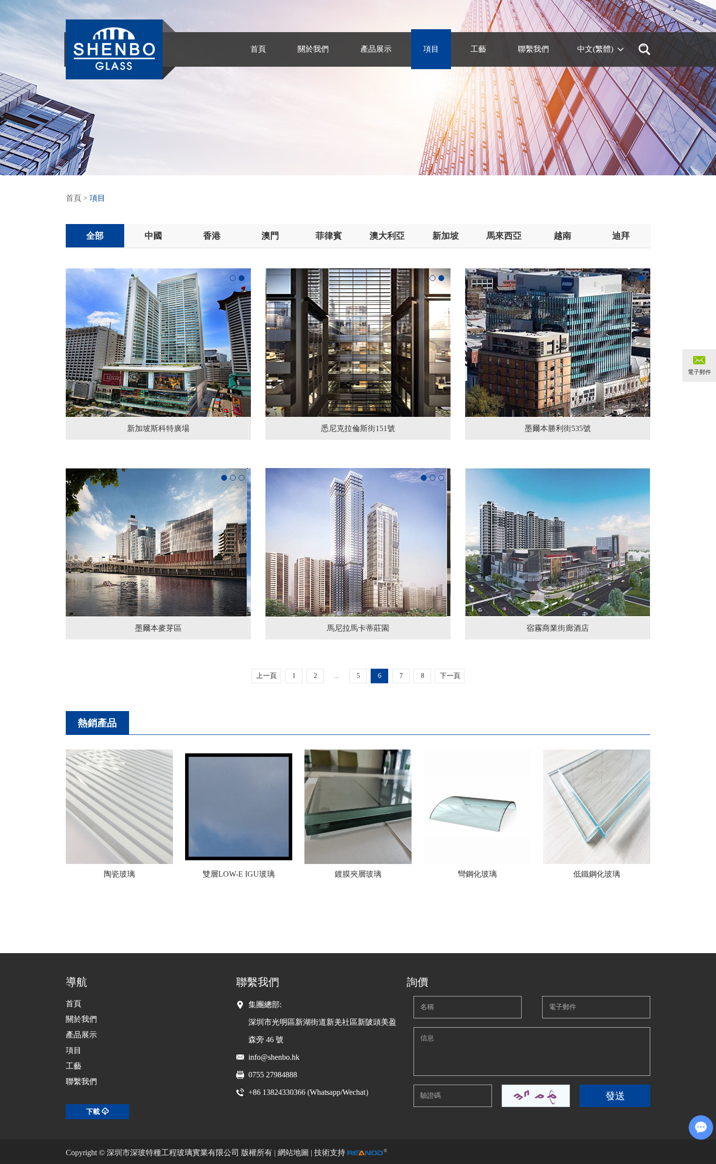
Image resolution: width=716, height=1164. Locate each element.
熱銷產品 (97, 722)
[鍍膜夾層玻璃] (358, 807)
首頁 (73, 198)
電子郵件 (699, 372)
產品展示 (81, 1035)
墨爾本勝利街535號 (558, 428)
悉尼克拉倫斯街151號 (358, 428)
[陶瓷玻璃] (119, 807)
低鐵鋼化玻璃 (596, 874)
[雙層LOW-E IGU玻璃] (238, 807)
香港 (212, 236)
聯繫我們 (81, 1081)
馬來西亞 (504, 236)
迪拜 (621, 236)
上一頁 (266, 675)
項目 (97, 198)
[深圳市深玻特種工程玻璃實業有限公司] (114, 49)
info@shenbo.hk (274, 1057)
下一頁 (450, 675)
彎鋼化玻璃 (477, 874)
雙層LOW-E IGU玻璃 (239, 874)
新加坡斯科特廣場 (158, 428)
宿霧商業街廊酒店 (558, 628)
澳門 (270, 236)
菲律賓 (329, 236)
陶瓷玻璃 (119, 874)
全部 (95, 236)
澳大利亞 (387, 236)
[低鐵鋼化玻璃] (596, 807)
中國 (153, 236)
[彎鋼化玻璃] (477, 807)
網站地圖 (293, 1152)
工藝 (73, 1066)
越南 (562, 236)
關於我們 (81, 1019)
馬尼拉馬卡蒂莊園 (358, 628)
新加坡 (446, 236)
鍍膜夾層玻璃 (358, 874)
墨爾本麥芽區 (158, 628)
